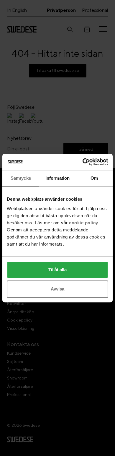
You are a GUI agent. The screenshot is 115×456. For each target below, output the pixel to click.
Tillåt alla (57, 269)
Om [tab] (94, 178)
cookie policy (83, 222)
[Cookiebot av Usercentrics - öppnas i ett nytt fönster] (82, 162)
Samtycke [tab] (21, 178)
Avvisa (57, 288)
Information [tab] (57, 178)
